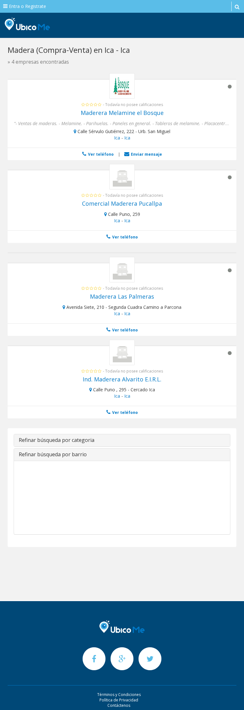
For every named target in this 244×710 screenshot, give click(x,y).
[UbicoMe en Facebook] (95, 659)
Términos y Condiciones (119, 694)
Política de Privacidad (118, 700)
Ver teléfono (100, 154)
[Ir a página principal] (122, 626)
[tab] (122, 440)
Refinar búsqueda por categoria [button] (56, 440)
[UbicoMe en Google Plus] (123, 659)
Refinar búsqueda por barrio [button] (53, 454)
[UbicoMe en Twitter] (150, 659)
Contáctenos (118, 705)
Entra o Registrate (27, 6)
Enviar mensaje (146, 154)
